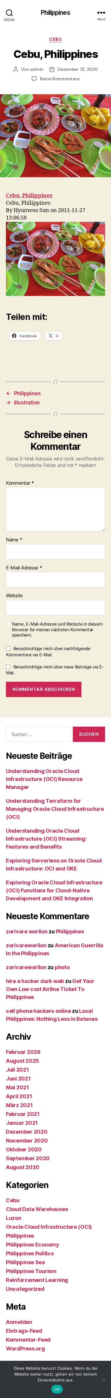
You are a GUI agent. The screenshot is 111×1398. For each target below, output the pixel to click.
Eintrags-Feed (24, 1331)
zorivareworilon (26, 945)
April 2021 (19, 1096)
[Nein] (104, 1379)
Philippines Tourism (31, 1271)
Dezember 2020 (27, 1132)
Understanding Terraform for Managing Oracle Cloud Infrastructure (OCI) (55, 809)
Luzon (13, 1218)
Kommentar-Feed (28, 1340)
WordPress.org (25, 1348)
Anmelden (19, 1322)
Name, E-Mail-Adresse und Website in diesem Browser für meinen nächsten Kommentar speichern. (57, 629)
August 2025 (22, 1061)
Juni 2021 (18, 1078)
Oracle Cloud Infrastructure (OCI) (49, 1227)
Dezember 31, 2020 (77, 69)
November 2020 (27, 1140)
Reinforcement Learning (37, 1280)
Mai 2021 (17, 1087)
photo (62, 967)
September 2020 (28, 1158)
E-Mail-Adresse (24, 568)
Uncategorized (25, 1289)
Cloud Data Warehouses (37, 1209)
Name (14, 540)
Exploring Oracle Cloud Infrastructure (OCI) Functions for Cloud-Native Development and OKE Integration (54, 890)
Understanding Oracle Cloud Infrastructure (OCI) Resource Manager (44, 779)
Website (14, 595)
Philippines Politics (30, 1253)
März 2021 (19, 1105)
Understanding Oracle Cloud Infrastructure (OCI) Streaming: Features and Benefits (46, 839)
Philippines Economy (32, 1244)
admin (37, 69)
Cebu (55, 39)
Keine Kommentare (60, 79)
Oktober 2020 (24, 1149)
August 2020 (22, 1167)
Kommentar (20, 483)
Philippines (55, 12)
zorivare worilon (27, 931)
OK (57, 1389)
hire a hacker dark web (35, 981)
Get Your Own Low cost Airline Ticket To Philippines (50, 989)
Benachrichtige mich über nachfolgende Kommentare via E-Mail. (48, 652)
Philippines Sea (25, 1262)
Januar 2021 (22, 1123)
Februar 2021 (23, 1114)
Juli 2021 (17, 1070)
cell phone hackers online (38, 1011)
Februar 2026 (23, 1052)
